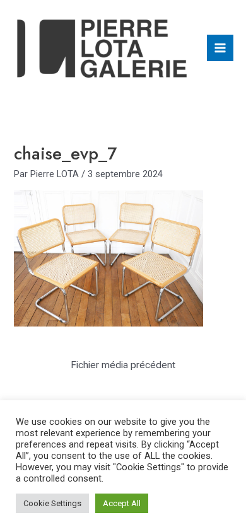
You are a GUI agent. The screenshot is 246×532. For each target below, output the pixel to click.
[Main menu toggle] (220, 48)
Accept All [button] (122, 503)
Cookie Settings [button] (52, 503)
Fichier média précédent (123, 365)
